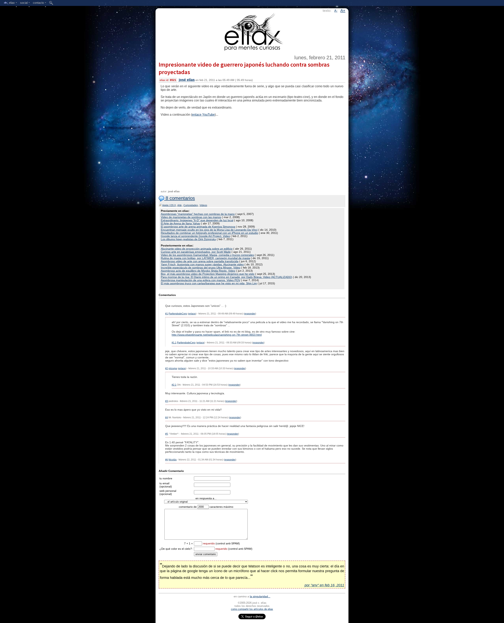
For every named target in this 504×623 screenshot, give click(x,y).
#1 (166, 313)
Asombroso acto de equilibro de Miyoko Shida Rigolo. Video (198, 270)
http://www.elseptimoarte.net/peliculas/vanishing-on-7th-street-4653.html (217, 334)
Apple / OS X (169, 205)
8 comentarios (179, 198)
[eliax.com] (252, 31)
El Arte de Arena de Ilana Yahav (180, 223)
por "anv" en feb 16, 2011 (324, 585)
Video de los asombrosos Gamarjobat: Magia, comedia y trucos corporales (207, 255)
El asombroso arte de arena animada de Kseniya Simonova (198, 226)
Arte (179, 205)
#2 (166, 368)
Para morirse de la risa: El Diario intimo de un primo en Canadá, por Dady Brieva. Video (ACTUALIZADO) (226, 277)
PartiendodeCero (178, 313)
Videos (203, 205)
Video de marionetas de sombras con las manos (191, 217)
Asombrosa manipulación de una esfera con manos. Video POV (200, 280)
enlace (192, 313)
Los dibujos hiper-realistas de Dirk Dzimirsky (188, 239)
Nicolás (173, 459)
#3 (166, 401)
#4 (166, 417)
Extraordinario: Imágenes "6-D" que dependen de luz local (197, 220)
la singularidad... (260, 596)
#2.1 (174, 384)
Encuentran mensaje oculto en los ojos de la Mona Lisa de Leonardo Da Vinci (209, 229)
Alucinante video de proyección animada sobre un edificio (197, 248)
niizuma (173, 368)
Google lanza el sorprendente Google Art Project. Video (195, 236)
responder (249, 313)
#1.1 (174, 342)
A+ (342, 10)
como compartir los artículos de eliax (252, 609)
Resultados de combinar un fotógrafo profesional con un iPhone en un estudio (209, 232)
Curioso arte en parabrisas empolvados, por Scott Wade (196, 251)
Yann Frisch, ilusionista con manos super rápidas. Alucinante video (202, 264)
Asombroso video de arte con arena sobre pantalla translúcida (199, 261)
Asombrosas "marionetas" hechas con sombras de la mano (198, 214)
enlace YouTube (203, 114)
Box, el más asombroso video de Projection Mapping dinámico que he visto (207, 273)
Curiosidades (190, 205)
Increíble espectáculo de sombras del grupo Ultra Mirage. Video (200, 267)
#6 (166, 459)
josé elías (187, 80)
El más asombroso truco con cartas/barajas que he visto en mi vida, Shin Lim (209, 283)
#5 (166, 433)
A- (335, 10)
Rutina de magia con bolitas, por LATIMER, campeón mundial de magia (205, 258)
